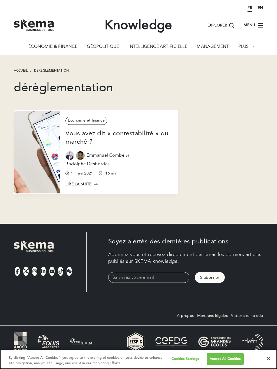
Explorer (217, 25)
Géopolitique (103, 47)
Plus (243, 47)
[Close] (268, 358)
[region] (138, 359)
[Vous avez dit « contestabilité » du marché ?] (37, 152)
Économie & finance (52, 47)
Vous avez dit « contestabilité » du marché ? (116, 137)
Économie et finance (86, 120)
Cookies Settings (185, 358)
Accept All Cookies (225, 358)
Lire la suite (81, 184)
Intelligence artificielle (157, 47)
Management (213, 47)
